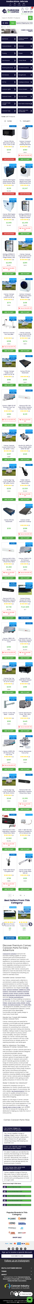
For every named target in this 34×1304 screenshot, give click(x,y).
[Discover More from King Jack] (12, 1223)
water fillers (27, 1005)
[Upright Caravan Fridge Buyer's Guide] (17, 1187)
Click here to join (17, 1256)
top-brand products (17, 1091)
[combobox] (14, 18)
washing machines (23, 991)
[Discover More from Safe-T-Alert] (22, 1233)
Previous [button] (3, 924)
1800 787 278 (28, 12)
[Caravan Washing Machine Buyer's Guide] (17, 1196)
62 (20, 895)
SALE (12, 23)
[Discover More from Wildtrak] (22, 1219)
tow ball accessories (14, 1005)
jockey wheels (20, 1003)
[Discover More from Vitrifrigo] (12, 1228)
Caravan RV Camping (9, 954)
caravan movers (8, 993)
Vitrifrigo (6, 1135)
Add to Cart (24, 938)
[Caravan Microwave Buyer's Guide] (17, 1200)
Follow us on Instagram (17, 1260)
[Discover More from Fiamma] (12, 1233)
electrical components (22, 995)
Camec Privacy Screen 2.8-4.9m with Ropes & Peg (10, 925)
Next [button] (30, 924)
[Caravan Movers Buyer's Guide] (17, 1205)
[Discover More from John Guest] (22, 1228)
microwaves (12, 991)
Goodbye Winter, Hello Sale (17, 1)
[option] (10, 923)
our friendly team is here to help (15, 1106)
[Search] (30, 18)
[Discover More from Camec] (12, 1219)
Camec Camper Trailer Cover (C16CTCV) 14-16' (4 (24, 925)
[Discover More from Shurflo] (22, 1223)
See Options (10, 938)
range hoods (12, 1003)
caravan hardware (12, 990)
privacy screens (19, 993)
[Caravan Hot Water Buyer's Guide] (17, 1191)
